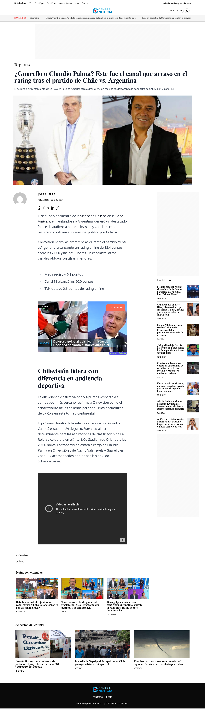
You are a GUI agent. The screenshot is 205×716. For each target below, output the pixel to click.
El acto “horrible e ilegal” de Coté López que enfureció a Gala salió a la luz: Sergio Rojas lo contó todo (60, 18)
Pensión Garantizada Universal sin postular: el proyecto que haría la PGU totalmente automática (154, 18)
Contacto (98, 697)
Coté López (39, 3)
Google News (175, 10)
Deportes (22, 64)
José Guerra (46, 194)
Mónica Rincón (65, 3)
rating (20, 561)
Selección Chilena (93, 215)
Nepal (76, 3)
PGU (30, 3)
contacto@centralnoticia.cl (89, 703)
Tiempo (85, 3)
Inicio (109, 697)
